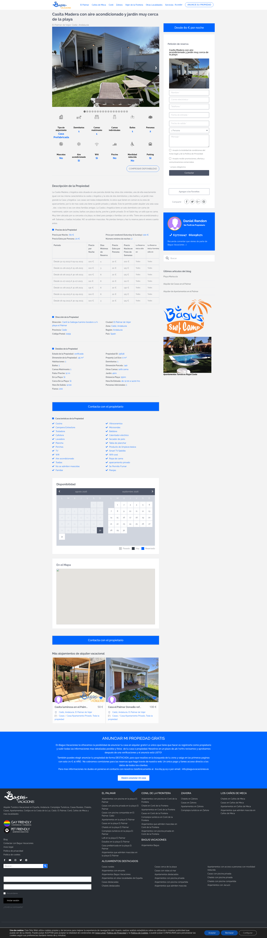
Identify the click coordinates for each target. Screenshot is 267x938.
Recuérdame (12, 893)
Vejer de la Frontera (134, 5)
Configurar (248, 933)
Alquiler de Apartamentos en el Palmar (180, 291)
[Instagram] (15, 860)
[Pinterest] (26, 860)
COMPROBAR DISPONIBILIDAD (143, 169)
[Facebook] (4, 860)
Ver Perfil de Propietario (194, 225)
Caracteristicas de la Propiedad (69, 418)
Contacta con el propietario (105, 406)
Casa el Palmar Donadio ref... (124, 707)
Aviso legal (173, 154)
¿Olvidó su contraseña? (13, 907)
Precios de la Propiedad (66, 230)
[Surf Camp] (187, 316)
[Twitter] (21, 860)
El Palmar (84, 5)
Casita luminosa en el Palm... (71, 707)
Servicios (169, 5)
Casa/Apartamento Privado (79, 716)
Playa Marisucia (170, 276)
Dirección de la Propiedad (67, 317)
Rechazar (229, 933)
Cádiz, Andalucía (80, 25)
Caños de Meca (99, 5)
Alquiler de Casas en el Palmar (177, 284)
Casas (62, 716)
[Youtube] (10, 860)
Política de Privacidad (194, 154)
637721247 (180, 235)
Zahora (119, 5)
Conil (111, 5)
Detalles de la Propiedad (66, 349)
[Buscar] (45, 866)
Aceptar (212, 933)
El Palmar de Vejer (61, 25)
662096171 (195, 235)
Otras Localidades (154, 5)
